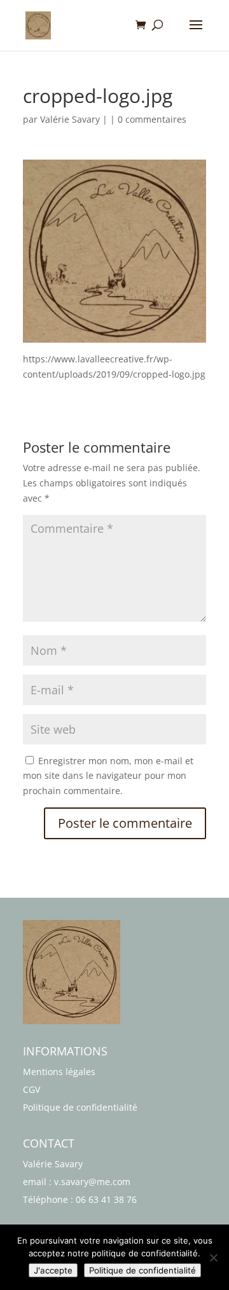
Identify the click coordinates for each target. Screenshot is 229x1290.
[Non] (213, 1257)
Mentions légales (59, 1072)
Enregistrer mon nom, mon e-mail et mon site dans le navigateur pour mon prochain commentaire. (108, 776)
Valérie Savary (70, 119)
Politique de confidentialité (80, 1107)
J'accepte (53, 1270)
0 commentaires (152, 119)
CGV (31, 1089)
